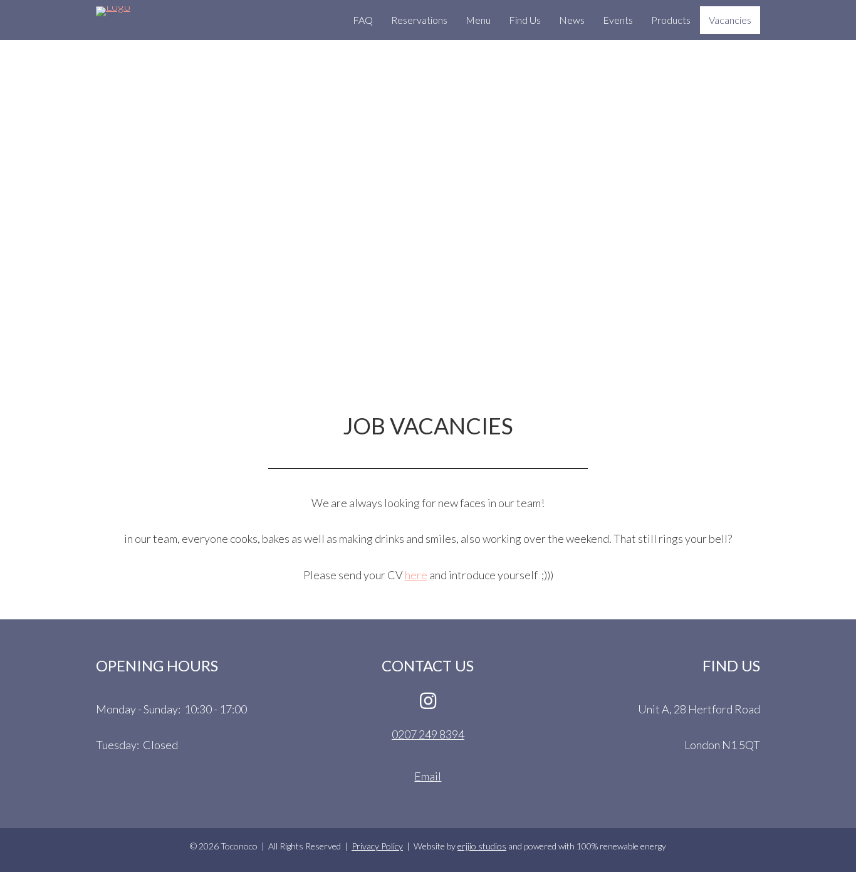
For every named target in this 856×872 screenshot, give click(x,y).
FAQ (363, 20)
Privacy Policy (377, 846)
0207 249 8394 (428, 734)
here (416, 575)
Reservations (419, 20)
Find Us (525, 20)
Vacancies (730, 20)
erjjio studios (481, 846)
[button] (428, 700)
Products (671, 20)
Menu (478, 20)
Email (427, 776)
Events (618, 20)
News (572, 20)
